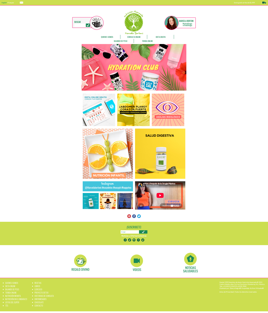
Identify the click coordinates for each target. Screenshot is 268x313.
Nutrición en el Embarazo (16, 299)
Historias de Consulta (44, 295)
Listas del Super (12, 302)
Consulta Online (134, 36)
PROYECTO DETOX (41, 292)
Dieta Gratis (161, 36)
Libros (37, 286)
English (4, 3)
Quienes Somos (107, 36)
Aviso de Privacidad (226, 292)
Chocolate (39, 302)
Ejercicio (38, 289)
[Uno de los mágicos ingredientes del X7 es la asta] (91, 201)
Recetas (38, 282)
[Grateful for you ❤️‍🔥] (108, 201)
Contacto (39, 305)
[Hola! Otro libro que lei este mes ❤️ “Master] (125, 201)
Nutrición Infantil (13, 295)
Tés (6, 305)
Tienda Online (147, 40)
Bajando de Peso (120, 40)
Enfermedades (40, 299)
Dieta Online (10, 286)
